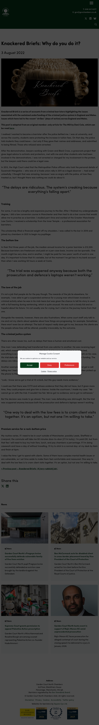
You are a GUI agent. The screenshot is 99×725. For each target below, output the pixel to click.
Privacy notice (52, 371)
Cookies (43, 371)
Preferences (69, 365)
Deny (49, 365)
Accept (29, 365)
